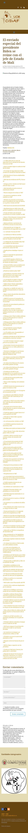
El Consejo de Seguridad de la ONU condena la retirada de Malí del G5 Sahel (14, 171)
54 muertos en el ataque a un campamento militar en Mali (11, 633)
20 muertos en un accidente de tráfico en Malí (14, 503)
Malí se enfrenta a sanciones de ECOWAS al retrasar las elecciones (12, 224)
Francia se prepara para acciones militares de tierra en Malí (12, 657)
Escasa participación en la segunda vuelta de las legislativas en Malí (13, 512)
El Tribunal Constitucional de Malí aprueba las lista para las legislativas (13, 574)
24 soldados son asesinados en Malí (13, 486)
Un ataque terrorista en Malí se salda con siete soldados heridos (13, 544)
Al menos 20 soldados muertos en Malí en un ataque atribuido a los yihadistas (14, 526)
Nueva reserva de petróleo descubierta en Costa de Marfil (14, 295)
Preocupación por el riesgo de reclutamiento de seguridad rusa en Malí (14, 228)
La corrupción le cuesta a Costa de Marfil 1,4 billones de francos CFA (13, 280)
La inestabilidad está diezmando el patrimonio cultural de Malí (13, 247)
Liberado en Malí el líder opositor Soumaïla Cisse (12, 417)
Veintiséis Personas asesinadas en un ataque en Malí (13, 494)
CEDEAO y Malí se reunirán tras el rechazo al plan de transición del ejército (12, 437)
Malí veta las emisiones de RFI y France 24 (14, 180)
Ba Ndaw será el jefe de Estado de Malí (14, 428)
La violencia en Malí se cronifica (12, 234)
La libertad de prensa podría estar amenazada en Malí (12, 378)
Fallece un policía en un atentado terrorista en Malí (12, 579)
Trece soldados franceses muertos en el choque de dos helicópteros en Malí (13, 606)
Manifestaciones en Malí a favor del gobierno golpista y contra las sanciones (14, 209)
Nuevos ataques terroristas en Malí (13, 192)
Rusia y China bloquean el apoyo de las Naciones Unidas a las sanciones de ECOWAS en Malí (14, 218)
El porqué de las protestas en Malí (13, 465)
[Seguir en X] (21, 7)
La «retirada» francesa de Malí (12, 232)
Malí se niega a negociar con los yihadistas (12, 646)
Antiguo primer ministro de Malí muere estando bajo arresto (14, 184)
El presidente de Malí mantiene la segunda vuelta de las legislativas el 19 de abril (13, 521)
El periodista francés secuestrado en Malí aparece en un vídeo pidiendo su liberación (13, 346)
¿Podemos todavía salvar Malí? (11, 271)
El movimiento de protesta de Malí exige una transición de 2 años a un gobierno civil (13, 443)
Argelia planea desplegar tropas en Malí (13, 251)
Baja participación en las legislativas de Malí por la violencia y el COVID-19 (13, 535)
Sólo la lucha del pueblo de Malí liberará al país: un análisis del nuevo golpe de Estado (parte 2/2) (13, 454)
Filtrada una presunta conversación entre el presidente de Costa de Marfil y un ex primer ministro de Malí (14, 201)
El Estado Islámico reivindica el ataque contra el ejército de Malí (14, 622)
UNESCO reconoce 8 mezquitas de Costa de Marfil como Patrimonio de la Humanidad (13, 300)
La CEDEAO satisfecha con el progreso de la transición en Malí (14, 391)
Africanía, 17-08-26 (8, 725)
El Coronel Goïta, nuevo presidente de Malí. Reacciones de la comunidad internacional (14, 266)
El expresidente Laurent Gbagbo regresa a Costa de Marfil (12, 328)
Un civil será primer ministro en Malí (14, 421)
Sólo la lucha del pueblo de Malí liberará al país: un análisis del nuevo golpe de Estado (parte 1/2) (13, 448)
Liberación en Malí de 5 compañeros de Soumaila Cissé (13, 531)
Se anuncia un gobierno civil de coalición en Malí (12, 196)
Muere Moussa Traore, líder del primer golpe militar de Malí (13, 432)
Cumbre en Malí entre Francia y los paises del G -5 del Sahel (13, 650)
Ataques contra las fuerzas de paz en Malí (13, 641)
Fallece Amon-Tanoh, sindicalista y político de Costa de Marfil (13, 284)
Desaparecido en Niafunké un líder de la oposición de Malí (14, 561)
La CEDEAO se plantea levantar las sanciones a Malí (13, 425)
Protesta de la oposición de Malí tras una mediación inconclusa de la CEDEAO (13, 460)
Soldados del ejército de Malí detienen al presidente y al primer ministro (14, 337)
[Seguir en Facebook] (18, 7)
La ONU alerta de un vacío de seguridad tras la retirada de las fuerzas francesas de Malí (14, 162)
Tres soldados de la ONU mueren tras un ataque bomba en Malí (13, 507)
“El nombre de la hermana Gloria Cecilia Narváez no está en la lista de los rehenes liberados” (14, 408)
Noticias (16, 68)
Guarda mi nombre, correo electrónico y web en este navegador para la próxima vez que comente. (13, 708)
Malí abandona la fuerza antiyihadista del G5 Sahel (13, 176)
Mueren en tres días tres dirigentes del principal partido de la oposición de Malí (14, 516)
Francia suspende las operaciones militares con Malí (12, 255)
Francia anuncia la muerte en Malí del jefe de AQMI (13, 499)
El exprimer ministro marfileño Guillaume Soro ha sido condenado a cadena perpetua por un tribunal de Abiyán (13, 310)
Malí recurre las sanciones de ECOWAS (14, 205)
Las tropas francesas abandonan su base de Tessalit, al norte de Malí (13, 238)
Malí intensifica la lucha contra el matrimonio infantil (12, 189)
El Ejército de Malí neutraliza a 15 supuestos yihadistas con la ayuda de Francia (13, 617)
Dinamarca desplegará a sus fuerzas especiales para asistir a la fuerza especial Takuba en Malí (13, 352)
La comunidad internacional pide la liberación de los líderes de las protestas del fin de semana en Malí (14, 478)
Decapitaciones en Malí (10, 473)
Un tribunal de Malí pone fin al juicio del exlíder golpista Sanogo (13, 363)
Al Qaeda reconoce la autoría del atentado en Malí (12, 637)
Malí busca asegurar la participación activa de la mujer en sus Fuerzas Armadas (13, 627)
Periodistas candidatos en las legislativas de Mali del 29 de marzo (12, 566)
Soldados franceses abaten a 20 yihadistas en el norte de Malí (12, 490)
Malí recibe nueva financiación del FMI (14, 582)
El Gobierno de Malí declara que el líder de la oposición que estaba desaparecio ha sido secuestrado (14, 556)
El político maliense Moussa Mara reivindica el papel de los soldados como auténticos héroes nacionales (13, 595)
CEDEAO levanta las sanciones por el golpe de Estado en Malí (13, 387)
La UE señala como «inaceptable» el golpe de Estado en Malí (13, 333)
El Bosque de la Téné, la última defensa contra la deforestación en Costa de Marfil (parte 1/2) (14, 323)
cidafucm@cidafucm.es (11, 815)
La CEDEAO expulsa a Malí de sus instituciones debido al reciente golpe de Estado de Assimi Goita (13, 260)
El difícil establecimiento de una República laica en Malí (12, 483)
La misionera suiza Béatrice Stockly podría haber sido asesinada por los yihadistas (13, 396)
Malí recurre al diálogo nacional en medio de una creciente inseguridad (13, 590)
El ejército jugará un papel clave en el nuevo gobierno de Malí (13, 413)
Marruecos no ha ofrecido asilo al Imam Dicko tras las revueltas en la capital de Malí (12, 469)
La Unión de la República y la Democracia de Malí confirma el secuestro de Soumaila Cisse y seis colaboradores (12, 549)
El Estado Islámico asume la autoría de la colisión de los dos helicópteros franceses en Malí (14, 601)
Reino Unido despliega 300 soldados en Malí (13, 382)
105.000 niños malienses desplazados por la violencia (13, 586)
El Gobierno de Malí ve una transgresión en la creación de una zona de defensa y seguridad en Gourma (14, 373)
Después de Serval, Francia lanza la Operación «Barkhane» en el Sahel (13, 654)
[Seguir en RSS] (24, 7)
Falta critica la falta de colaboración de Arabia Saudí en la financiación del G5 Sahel (14, 611)
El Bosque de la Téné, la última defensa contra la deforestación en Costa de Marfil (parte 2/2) (14, 317)
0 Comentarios (21, 68)
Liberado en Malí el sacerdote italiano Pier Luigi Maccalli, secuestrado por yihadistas (13, 402)
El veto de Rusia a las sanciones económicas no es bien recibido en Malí (14, 213)
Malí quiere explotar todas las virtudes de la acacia (14, 539)
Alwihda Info (10, 148)
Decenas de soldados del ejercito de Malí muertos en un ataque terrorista (13, 570)
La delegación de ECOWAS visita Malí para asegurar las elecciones (13, 242)
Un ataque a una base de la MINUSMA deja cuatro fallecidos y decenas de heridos (14, 358)
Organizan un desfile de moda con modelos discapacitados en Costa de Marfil (13, 289)
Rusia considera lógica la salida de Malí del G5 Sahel (14, 167)
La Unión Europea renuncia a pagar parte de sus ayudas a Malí (13, 341)
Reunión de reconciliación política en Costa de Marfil (13, 305)
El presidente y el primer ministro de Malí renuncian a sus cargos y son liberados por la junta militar (13, 275)
